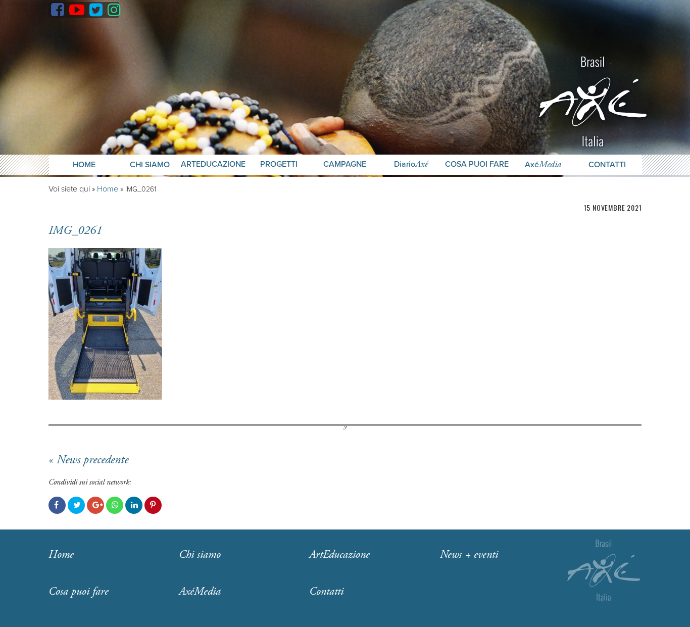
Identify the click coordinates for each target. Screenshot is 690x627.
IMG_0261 (75, 230)
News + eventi (469, 555)
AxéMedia (200, 592)
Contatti (607, 165)
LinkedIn (133, 505)
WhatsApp (114, 505)
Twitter (76, 505)
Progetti (279, 164)
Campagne (344, 164)
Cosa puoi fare (477, 164)
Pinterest (153, 505)
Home (84, 165)
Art (339, 555)
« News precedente (88, 459)
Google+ (95, 505)
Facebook (57, 505)
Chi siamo (200, 555)
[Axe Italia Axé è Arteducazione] (593, 100)
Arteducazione (213, 164)
